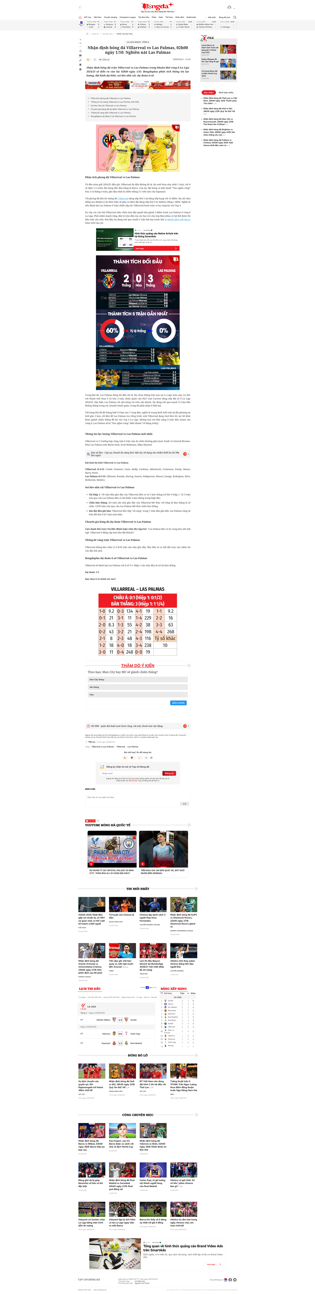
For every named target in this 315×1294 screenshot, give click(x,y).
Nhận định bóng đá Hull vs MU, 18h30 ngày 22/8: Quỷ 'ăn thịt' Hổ (122, 1084)
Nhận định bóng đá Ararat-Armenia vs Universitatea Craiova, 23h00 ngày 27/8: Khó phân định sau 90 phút (90, 966)
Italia (161, 17)
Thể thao (169, 17)
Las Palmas (132, 747)
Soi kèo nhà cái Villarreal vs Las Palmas (109, 105)
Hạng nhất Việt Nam (111, 997)
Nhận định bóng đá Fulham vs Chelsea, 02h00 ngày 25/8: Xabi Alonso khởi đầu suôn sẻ (218, 142)
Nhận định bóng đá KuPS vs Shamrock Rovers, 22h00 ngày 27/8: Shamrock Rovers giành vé (183, 920)
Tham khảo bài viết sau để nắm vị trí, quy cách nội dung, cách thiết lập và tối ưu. (156, 241)
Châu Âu (95, 34)
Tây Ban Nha (143, 17)
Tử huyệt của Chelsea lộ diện (121, 916)
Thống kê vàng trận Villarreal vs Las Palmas (111, 113)
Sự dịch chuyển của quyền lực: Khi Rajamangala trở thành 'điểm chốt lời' (90, 1086)
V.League (82, 997)
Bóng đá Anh (224, 17)
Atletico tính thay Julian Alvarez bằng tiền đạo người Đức (182, 963)
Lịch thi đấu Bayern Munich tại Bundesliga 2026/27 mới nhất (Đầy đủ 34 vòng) (152, 965)
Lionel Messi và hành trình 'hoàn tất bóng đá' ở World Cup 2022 (210, 49)
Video (111, 971)
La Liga (139, 997)
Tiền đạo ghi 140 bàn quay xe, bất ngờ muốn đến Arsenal (121, 963)
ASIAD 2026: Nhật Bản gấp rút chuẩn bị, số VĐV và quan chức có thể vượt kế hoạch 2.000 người (91, 919)
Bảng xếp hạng (174, 988)
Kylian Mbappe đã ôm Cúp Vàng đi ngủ (210, 60)
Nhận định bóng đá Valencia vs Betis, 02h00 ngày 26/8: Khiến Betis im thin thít (153, 1145)
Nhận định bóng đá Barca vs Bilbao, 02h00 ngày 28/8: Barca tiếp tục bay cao (91, 1145)
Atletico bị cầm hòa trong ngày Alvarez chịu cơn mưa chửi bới (183, 1222)
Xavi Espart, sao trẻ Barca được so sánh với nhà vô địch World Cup (121, 1143)
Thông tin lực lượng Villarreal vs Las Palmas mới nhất (115, 102)
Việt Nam (97, 17)
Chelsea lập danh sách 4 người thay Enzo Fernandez (152, 917)
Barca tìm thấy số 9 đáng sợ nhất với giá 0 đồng (153, 1221)
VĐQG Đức (144, 974)
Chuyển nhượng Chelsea (150, 925)
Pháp (154, 17)
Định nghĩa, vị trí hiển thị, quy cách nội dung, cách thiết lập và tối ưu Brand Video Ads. (183, 1255)
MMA (172, 1094)
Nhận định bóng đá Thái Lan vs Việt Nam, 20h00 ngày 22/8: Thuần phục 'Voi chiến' (220, 101)
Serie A (147, 997)
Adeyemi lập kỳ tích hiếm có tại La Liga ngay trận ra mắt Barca (122, 1222)
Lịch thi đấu (90, 988)
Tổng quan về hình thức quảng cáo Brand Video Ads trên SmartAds (183, 1248)
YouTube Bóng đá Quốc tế (107, 825)
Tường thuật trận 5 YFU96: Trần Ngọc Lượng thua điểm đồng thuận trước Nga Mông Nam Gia (183, 1086)
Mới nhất (212, 17)
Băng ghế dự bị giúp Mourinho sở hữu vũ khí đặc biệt (90, 1183)
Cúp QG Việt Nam (94, 997)
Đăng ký (169, 773)
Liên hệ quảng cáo (100, 1290)
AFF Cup (87, 17)
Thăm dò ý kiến (137, 665)
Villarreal (123, 198)
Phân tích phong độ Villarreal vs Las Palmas (111, 98)
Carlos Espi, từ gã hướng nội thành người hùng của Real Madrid (152, 1183)
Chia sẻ (105, 59)
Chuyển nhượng (110, 17)
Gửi (184, 803)
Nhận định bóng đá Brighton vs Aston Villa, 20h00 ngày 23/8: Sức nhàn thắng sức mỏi (219, 132)
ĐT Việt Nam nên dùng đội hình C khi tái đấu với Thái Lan (153, 1084)
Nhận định (179, 17)
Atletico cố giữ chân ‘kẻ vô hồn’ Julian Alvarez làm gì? (182, 1183)
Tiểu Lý (91, 742)
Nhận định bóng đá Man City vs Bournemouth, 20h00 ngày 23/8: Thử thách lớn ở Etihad (218, 121)
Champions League (128, 17)
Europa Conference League (181, 931)
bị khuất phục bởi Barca (177, 219)
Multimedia (191, 17)
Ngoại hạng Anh (116, 922)
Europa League (84, 977)
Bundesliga (155, 997)
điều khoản (133, 780)
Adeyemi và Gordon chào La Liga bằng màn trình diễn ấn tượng (91, 1222)
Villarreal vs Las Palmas (103, 747)
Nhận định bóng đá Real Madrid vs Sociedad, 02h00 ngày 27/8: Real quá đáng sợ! (122, 1185)
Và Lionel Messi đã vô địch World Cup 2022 (209, 73)
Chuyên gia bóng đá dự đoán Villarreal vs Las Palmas (115, 109)
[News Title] (80, 65)
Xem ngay (140, 248)
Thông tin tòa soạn (84, 1290)
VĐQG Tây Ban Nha (125, 34)
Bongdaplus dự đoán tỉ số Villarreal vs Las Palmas (113, 116)
